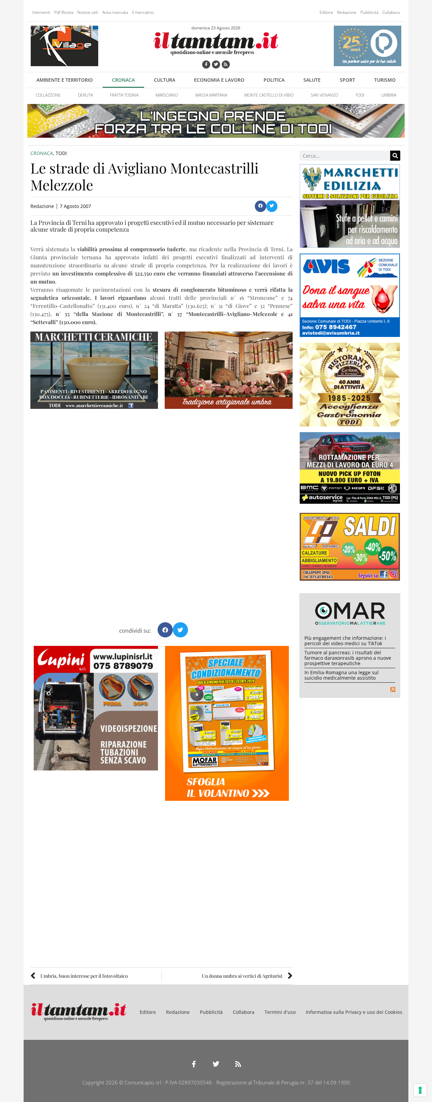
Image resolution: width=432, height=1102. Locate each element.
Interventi (41, 12)
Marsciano (167, 95)
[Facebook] (206, 64)
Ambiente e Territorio (64, 80)
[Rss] (226, 64)
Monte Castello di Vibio (269, 95)
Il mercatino (143, 12)
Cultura (164, 80)
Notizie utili (87, 12)
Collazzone (48, 95)
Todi (359, 95)
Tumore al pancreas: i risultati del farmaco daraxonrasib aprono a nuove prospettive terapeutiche (347, 657)
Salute (312, 80)
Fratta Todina (124, 95)
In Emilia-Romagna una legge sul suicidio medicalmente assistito (341, 675)
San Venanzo (324, 95)
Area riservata (115, 12)
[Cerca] (395, 156)
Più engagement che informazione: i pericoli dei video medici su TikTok (345, 641)
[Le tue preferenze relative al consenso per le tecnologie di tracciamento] (420, 1090)
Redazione (346, 12)
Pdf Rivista (63, 12)
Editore (326, 12)
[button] (260, 206)
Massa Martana (211, 95)
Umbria (388, 95)
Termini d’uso (280, 1012)
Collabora (391, 12)
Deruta (85, 95)
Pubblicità (369, 12)
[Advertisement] (161, 470)
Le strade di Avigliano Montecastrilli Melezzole (144, 176)
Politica (274, 80)
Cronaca (123, 80)
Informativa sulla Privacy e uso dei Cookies (354, 1012)
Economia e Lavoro (219, 80)
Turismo (385, 80)
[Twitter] (216, 64)
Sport (347, 80)
